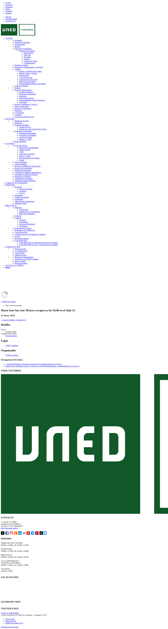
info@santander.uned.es (9, 528)
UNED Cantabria (11, 345)
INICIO (8, 17)
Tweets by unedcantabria (10, 613)
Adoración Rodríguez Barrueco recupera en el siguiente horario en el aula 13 (33, 364)
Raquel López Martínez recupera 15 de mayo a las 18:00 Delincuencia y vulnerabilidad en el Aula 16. (42, 366)
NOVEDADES (11, 19)
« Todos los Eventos (8, 302)
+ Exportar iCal (20, 320)
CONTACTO (10, 21)
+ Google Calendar (8, 320)
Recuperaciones (11, 336)
